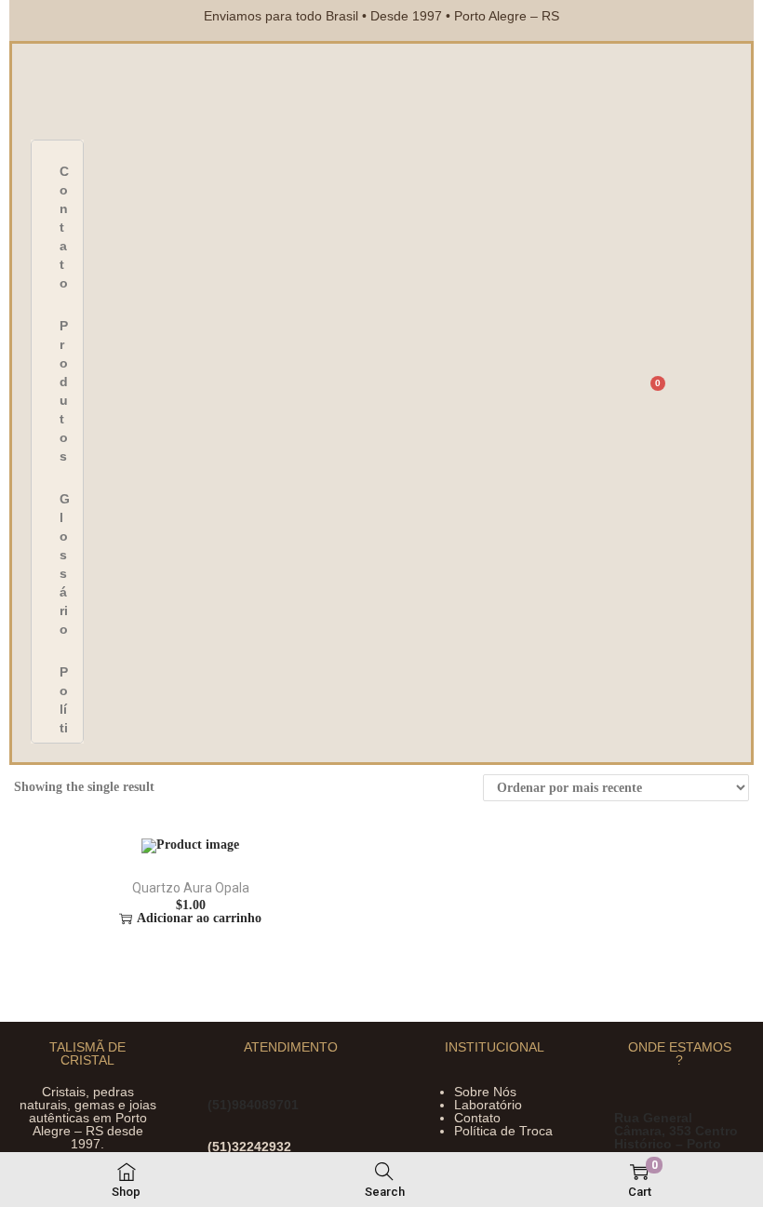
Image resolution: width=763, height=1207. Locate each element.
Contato (477, 1117)
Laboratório (488, 1104)
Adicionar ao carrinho (199, 918)
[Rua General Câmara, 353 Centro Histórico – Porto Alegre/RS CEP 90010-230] (625, 1096)
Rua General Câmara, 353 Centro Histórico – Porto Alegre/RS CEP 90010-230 (676, 1143)
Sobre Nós (485, 1091)
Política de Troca (503, 1130)
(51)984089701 (253, 1104)
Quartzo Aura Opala (190, 887)
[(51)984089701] (219, 1083)
